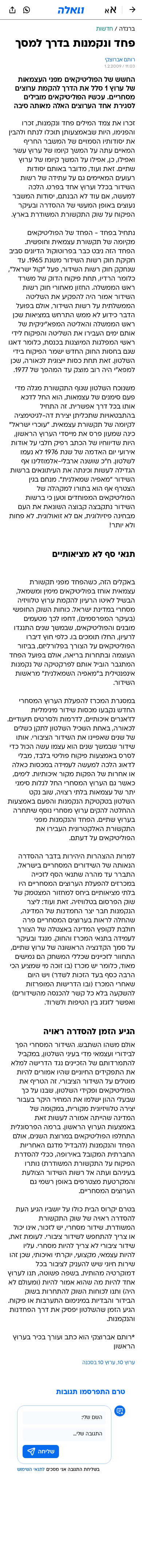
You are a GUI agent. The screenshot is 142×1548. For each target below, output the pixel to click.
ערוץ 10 (126, 1363)
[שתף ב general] (12, 10)
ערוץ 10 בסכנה (98, 1363)
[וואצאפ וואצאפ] (26, 10)
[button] (110, 10)
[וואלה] (71, 10)
